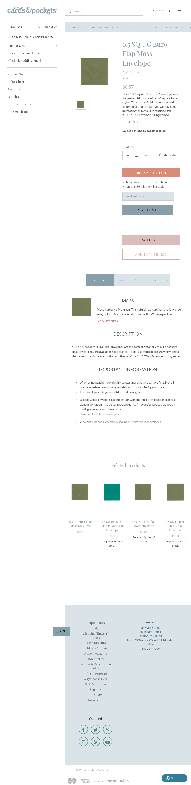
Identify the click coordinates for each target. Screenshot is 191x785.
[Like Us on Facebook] (83, 729)
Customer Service (19, 104)
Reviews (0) (128, 280)
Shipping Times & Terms (95, 636)
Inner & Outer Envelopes (165, 27)
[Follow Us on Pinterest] (107, 729)
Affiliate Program (95, 674)
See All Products (107, 320)
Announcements (95, 653)
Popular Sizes (16, 46)
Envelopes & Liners (98, 27)
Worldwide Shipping (95, 648)
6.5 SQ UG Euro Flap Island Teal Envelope (112, 526)
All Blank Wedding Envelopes (27, 61)
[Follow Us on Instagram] (83, 741)
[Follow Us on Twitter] (95, 729)
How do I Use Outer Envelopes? (100, 414)
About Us (13, 89)
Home (76, 27)
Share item (170, 155)
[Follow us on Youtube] (107, 741)
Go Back (16, 27)
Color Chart (15, 82)
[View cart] (179, 11)
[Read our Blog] (95, 741)
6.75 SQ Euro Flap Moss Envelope (144, 524)
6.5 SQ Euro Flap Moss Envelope (80, 524)
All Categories (47, 27)
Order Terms (95, 659)
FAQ (95, 628)
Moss (126, 78)
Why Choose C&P (96, 679)
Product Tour (16, 74)
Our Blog (95, 695)
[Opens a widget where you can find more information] (174, 778)
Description (100, 280)
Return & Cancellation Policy (95, 666)
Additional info (155, 280)
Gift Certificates (18, 112)
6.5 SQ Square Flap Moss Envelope (175, 526)
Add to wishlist (151, 254)
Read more (132, 122)
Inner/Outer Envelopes (23, 53)
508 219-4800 (150, 648)
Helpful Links (95, 623)
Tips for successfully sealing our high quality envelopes (126, 421)
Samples (13, 97)
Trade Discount (95, 643)
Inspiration (95, 700)
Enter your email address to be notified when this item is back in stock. (149, 184)
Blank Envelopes (129, 27)
